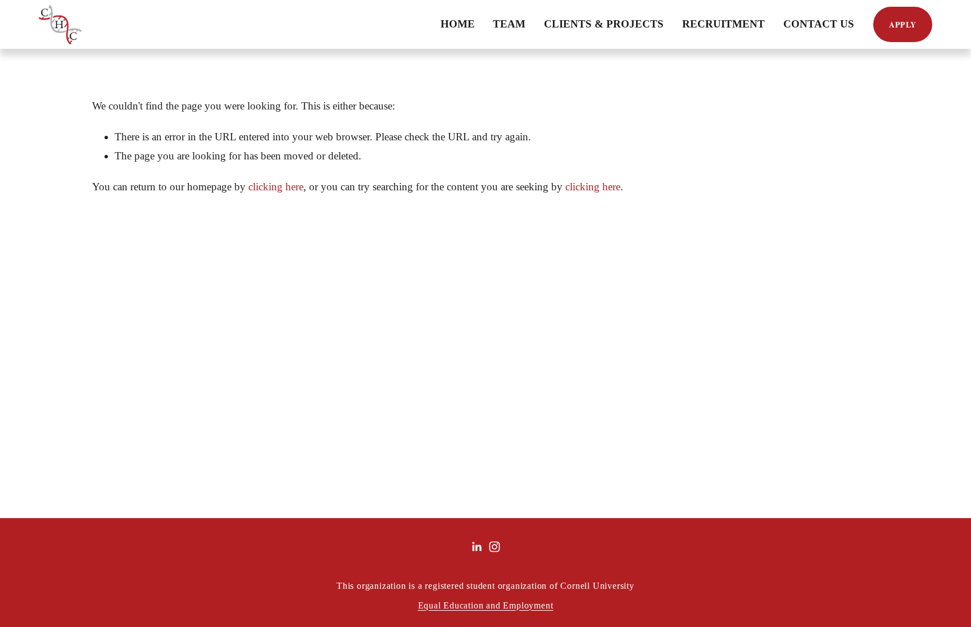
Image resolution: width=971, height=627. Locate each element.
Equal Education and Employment (485, 605)
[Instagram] (494, 546)
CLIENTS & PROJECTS (604, 24)
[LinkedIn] (476, 546)
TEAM (509, 24)
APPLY (902, 24)
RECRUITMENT (723, 24)
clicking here (275, 187)
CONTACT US (818, 24)
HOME (458, 24)
